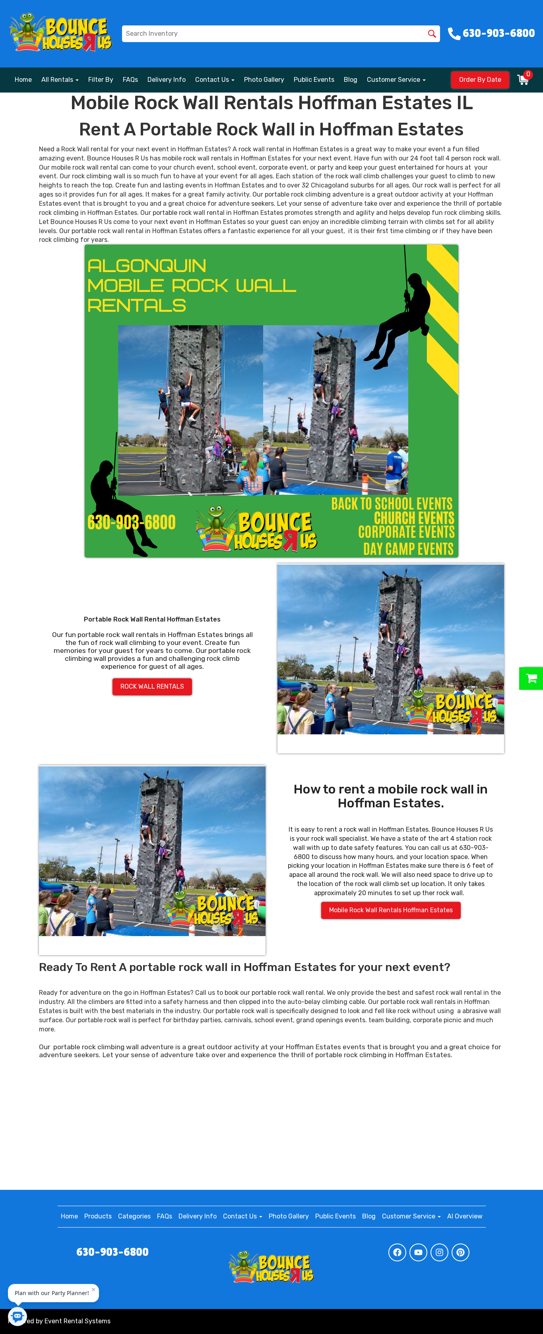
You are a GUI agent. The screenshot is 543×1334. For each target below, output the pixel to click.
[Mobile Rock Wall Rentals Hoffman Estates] (152, 860)
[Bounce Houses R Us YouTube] (418, 1252)
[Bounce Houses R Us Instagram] (439, 1252)
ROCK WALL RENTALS (152, 686)
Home (23, 79)
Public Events (314, 79)
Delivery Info (166, 79)
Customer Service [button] (394, 79)
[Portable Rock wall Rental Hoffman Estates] (390, 658)
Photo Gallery (264, 79)
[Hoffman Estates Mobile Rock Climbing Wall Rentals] (271, 401)
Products (98, 1216)
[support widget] (519, 1315)
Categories (134, 1216)
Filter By (100, 79)
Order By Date (480, 79)
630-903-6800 (112, 1252)
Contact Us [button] (213, 79)
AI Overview (465, 1216)
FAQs (130, 79)
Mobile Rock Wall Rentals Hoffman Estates (391, 910)
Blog (350, 79)
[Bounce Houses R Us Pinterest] (460, 1252)
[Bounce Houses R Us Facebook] (397, 1252)
